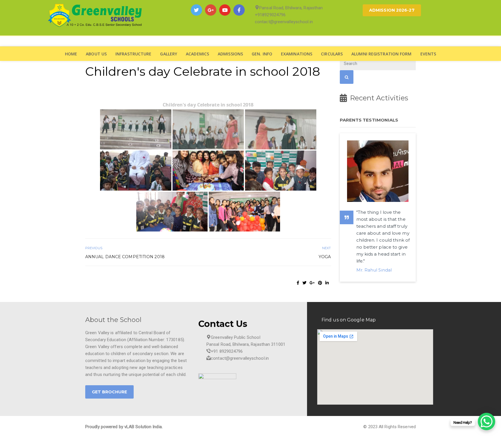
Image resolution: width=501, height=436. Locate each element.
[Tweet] (304, 283)
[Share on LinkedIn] (327, 283)
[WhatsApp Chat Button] (486, 421)
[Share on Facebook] (298, 283)
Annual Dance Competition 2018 (125, 256)
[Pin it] (320, 283)
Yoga (325, 256)
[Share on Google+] (312, 283)
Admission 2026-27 (392, 10)
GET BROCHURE (109, 392)
